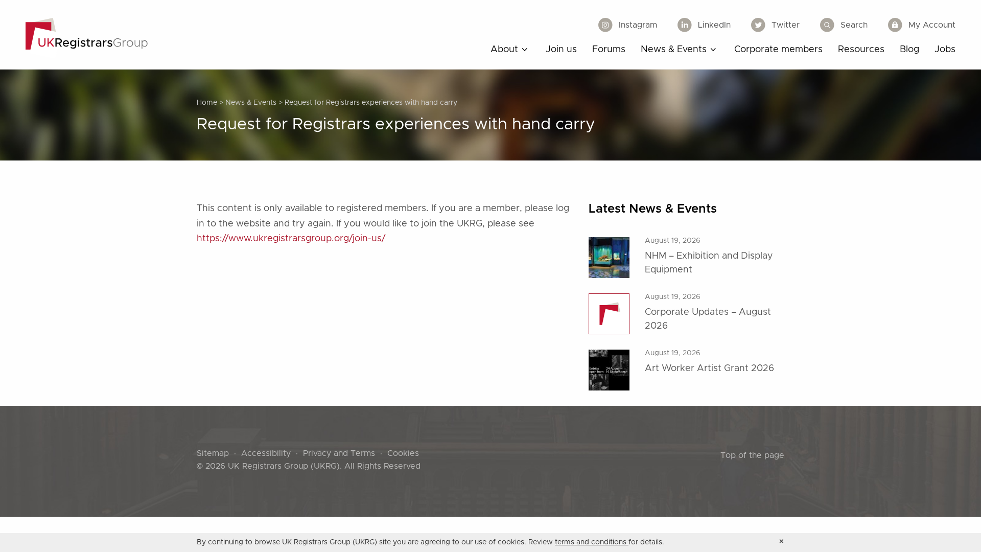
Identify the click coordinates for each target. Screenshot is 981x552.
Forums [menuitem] (608, 49)
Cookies (403, 453)
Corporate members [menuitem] (778, 49)
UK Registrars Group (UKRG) (284, 466)
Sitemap (213, 453)
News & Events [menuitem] (674, 49)
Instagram (638, 25)
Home (207, 102)
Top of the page (752, 455)
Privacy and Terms (339, 453)
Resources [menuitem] (861, 49)
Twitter (786, 25)
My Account (931, 25)
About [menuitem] (504, 49)
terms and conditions (591, 542)
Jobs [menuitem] (945, 49)
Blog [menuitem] (909, 49)
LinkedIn (714, 25)
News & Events (250, 102)
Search (854, 25)
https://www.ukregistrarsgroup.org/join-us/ (291, 238)
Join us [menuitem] (561, 49)
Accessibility (266, 453)
